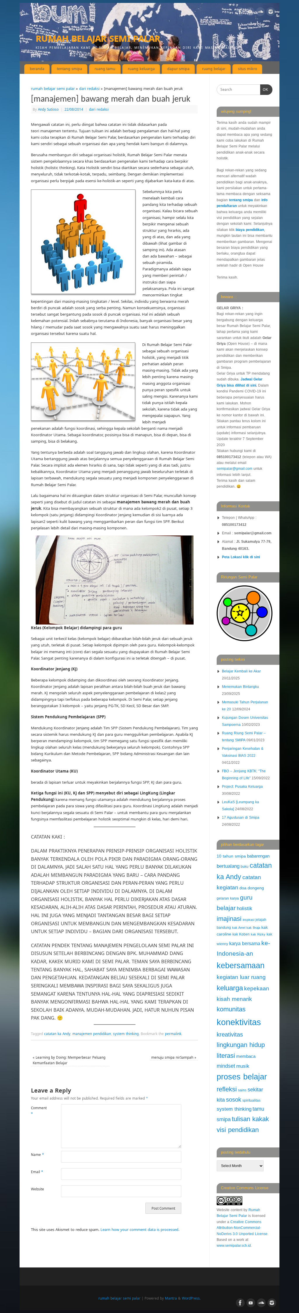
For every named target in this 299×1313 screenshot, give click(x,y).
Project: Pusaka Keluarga (242, 787)
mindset (226, 1066)
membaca (245, 1056)
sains (242, 1090)
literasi (226, 1055)
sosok (233, 1099)
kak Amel (238, 927)
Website (37, 1189)
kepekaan (256, 988)
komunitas (231, 1009)
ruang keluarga (141, 68)
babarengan (258, 856)
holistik (244, 908)
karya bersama (244, 943)
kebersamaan (241, 965)
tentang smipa (69, 68)
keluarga (230, 988)
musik (242, 1066)
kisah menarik (234, 999)
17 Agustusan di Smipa (240, 817)
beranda (37, 68)
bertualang (228, 866)
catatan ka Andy (57, 1033)
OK (264, 89)
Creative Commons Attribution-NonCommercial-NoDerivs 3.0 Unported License (242, 1228)
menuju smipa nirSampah (173, 1057)
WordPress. (191, 1298)
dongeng (256, 888)
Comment (38, 1110)
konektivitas (239, 1022)
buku (244, 867)
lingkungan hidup (241, 1044)
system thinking (126, 1033)
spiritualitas (251, 1100)
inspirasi (248, 919)
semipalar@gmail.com (234, 469)
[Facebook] (240, 12)
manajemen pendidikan (91, 1033)
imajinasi (229, 918)
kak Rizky (258, 934)
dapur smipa (178, 68)
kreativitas (230, 1034)
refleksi (227, 1089)
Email (37, 1171)
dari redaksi (89, 88)
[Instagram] (270, 12)
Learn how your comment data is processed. (139, 1229)
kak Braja (253, 927)
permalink (173, 1033)
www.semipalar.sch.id (234, 1246)
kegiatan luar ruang (241, 977)
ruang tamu (105, 68)
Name (37, 1154)
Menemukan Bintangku (240, 687)
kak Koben (241, 934)
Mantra (171, 1298)
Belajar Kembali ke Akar (241, 671)
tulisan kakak (250, 1119)
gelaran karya (228, 898)
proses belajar (242, 1076)
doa (242, 888)
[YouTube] (250, 12)
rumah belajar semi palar (98, 38)
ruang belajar (213, 68)
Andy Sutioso (48, 109)
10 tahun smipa (231, 856)
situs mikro (247, 68)
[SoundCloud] (260, 12)
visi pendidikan (238, 1129)
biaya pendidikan (250, 230)
